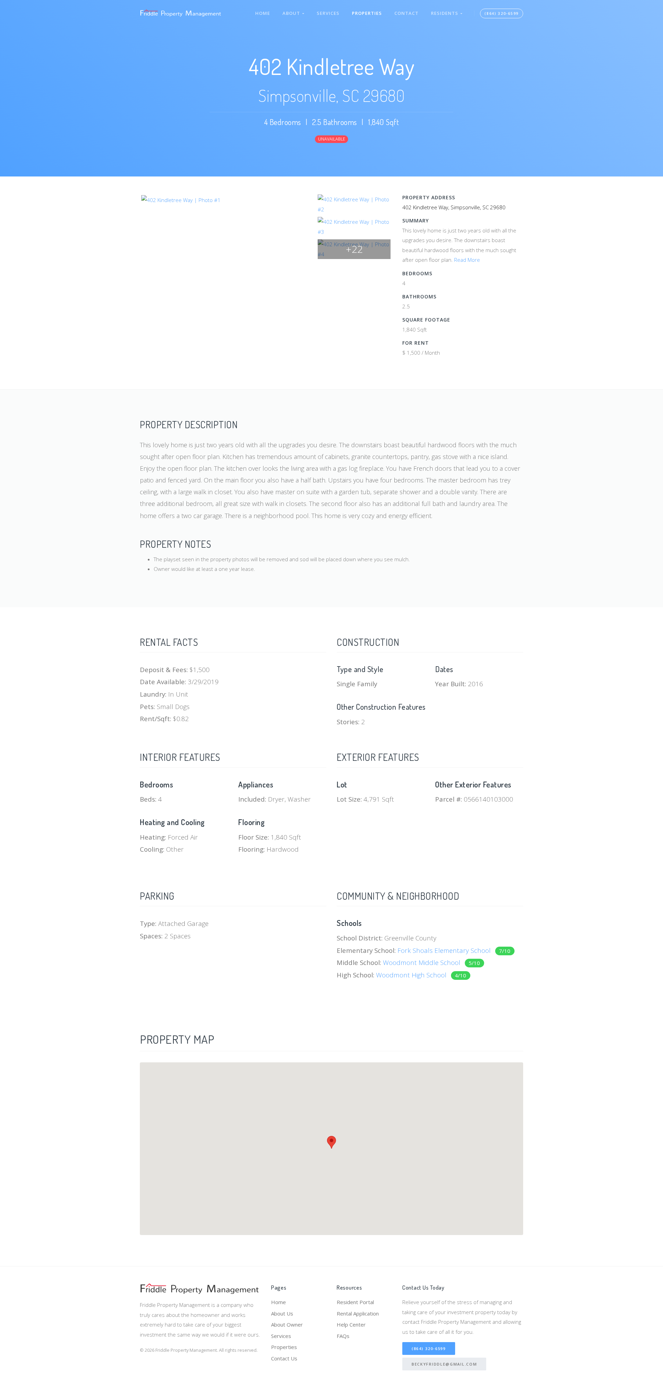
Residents (445, 13)
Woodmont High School (421, 974)
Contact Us (284, 1358)
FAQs (343, 1335)
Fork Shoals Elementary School (453, 950)
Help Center (351, 1324)
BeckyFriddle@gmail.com (444, 1364)
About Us (282, 1313)
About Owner (287, 1324)
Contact (406, 13)
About (292, 13)
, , (454, 207)
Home (262, 13)
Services (328, 13)
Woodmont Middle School (431, 962)
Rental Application (358, 1313)
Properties (367, 13)
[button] (331, 1142)
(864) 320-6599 (501, 13)
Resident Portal (355, 1302)
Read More (467, 259)
